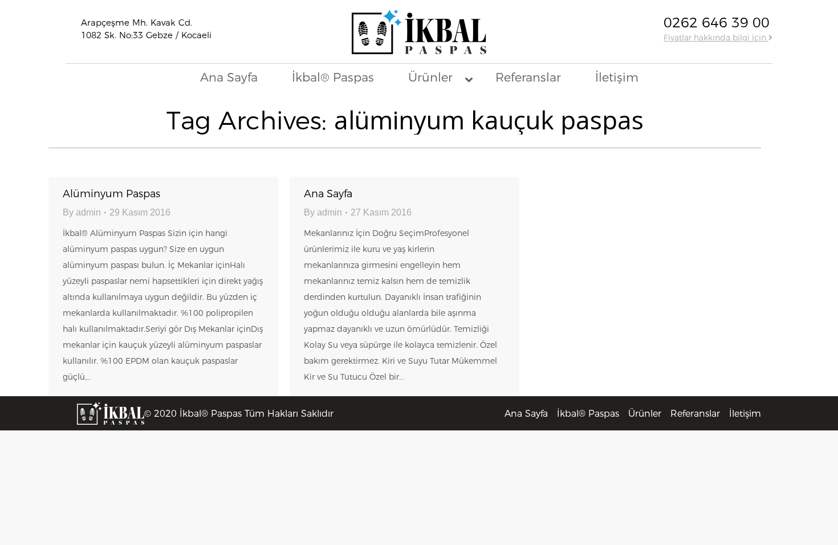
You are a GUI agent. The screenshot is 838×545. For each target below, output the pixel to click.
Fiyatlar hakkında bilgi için (716, 37)
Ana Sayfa (328, 194)
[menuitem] (526, 413)
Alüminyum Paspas (111, 194)
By (82, 212)
